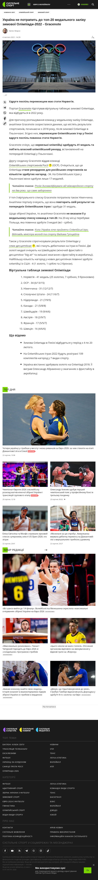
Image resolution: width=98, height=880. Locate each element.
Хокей (53, 814)
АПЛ (52, 766)
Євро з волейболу (41, 4)
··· (68, 4)
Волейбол (55, 762)
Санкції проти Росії (13, 766)
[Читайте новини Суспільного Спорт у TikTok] (48, 850)
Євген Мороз (14, 31)
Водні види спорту (13, 814)
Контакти (8, 827)
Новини (54, 744)
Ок (87, 870)
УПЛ (52, 749)
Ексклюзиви (9, 753)
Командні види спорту (62, 788)
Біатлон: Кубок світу (13, 744)
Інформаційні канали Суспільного (68, 836)
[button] (5, 102)
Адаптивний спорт (13, 788)
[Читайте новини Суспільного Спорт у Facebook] (5, 850)
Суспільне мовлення (14, 832)
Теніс (53, 753)
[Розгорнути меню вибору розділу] (28, 4)
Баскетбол (55, 797)
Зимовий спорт (43, 12)
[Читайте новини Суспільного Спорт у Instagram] (40, 850)
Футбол (6, 758)
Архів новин (56, 827)
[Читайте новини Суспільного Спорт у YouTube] (12, 850)
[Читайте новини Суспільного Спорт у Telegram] (26, 850)
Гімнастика (9, 806)
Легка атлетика (58, 758)
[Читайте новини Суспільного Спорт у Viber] (33, 850)
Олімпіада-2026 (11, 771)
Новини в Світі (9, 12)
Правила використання (62, 832)
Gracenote (25, 108)
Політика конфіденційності (17, 836)
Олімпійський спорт (26, 12)
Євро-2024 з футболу (13, 801)
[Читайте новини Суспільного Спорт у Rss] (19, 850)
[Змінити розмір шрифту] (93, 37)
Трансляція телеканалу (15, 749)
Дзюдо (53, 810)
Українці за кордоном (14, 762)
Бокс (52, 801)
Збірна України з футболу (16, 792)
